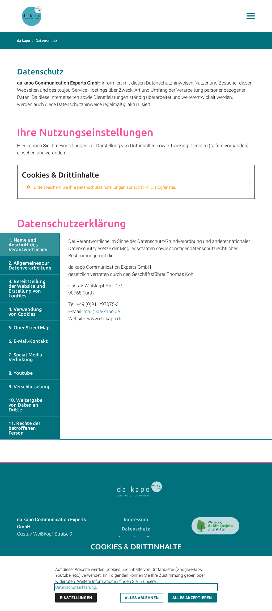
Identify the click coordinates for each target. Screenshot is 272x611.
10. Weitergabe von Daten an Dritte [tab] (25, 404)
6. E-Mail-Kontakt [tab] (28, 341)
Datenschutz (136, 528)
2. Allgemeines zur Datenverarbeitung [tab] (30, 265)
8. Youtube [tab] (20, 373)
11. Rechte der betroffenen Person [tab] (24, 427)
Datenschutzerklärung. (76, 587)
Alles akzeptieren (192, 598)
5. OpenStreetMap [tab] (29, 327)
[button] (250, 16)
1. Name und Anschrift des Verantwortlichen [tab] (28, 244)
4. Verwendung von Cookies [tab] (25, 311)
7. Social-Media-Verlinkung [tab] (26, 357)
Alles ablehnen (142, 598)
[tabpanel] (166, 336)
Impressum (136, 519)
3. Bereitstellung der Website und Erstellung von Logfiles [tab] (27, 288)
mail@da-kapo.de (101, 311)
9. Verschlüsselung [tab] (28, 386)
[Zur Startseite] (32, 16)
